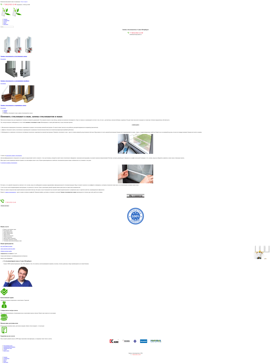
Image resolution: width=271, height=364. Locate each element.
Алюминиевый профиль (9, 347)
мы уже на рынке (6, 246)
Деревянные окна (7, 348)
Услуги (5, 21)
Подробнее (3, 59)
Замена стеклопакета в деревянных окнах (13, 105)
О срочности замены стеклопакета (9, 162)
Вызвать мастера (5, 205)
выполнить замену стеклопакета (14, 155)
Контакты (5, 24)
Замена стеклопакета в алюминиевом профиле (15, 81)
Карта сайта (6, 350)
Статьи (5, 111)
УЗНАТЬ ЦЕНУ (135, 124)
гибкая (6, 251)
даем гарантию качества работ (8, 248)
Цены (4, 23)
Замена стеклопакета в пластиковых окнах (14, 56)
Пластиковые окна (7, 345)
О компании (6, 20)
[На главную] (135, 196)
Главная (5, 19)
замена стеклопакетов (10, 192)
